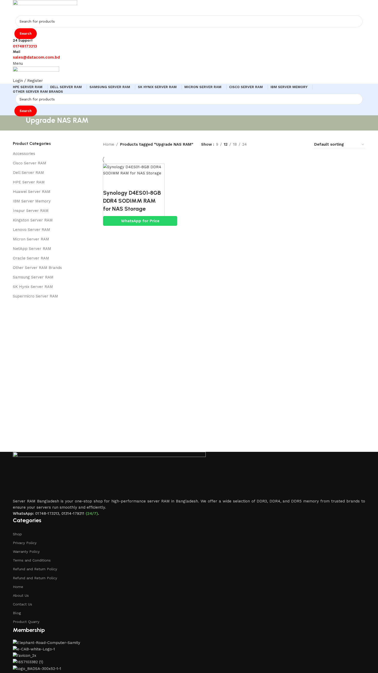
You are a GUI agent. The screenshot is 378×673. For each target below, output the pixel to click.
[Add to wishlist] (137, 182)
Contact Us (22, 604)
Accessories (24, 153)
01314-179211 (72, 513)
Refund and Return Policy (35, 569)
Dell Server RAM (28, 172)
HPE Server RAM (29, 182)
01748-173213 (47, 513)
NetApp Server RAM (32, 248)
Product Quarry (26, 622)
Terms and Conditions (32, 560)
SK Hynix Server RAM (33, 286)
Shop (17, 534)
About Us (21, 595)
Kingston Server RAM (33, 220)
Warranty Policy (26, 551)
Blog (17, 613)
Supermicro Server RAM (35, 296)
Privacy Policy (25, 543)
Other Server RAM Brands (37, 267)
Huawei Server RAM (31, 191)
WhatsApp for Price (140, 221)
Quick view (123, 182)
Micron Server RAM (31, 239)
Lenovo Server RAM (31, 229)
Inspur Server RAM (31, 210)
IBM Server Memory (32, 201)
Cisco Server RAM (29, 163)
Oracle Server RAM (31, 258)
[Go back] (19, 123)
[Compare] (109, 182)
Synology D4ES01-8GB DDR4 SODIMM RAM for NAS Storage (132, 200)
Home (18, 587)
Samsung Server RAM (33, 277)
